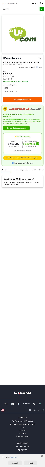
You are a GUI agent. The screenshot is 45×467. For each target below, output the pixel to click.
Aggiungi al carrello (22, 99)
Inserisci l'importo (10, 85)
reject (30, 463)
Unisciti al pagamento (16, 128)
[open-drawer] (3, 3)
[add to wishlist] (40, 58)
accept (15, 463)
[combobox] (19, 8)
